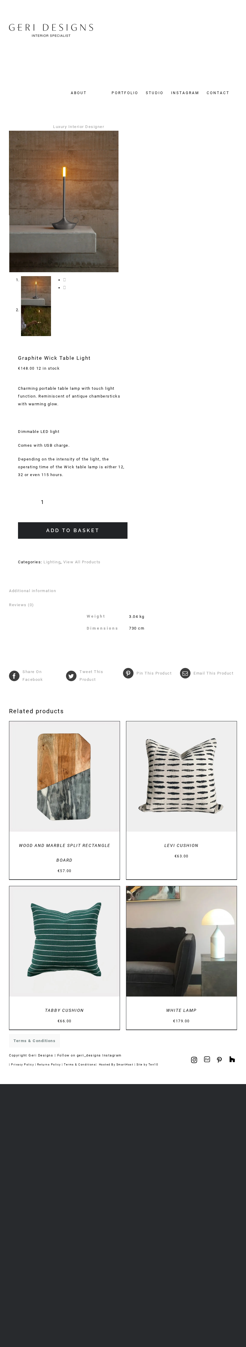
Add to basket (73, 530)
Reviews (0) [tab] (21, 605)
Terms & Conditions (80, 1064)
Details (84, 777)
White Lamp (181, 1010)
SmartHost (125, 1064)
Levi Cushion (181, 845)
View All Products (82, 562)
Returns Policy (49, 1064)
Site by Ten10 (147, 1064)
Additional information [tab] (32, 591)
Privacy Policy (22, 1064)
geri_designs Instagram (99, 1055)
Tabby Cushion (64, 1010)
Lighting (52, 562)
